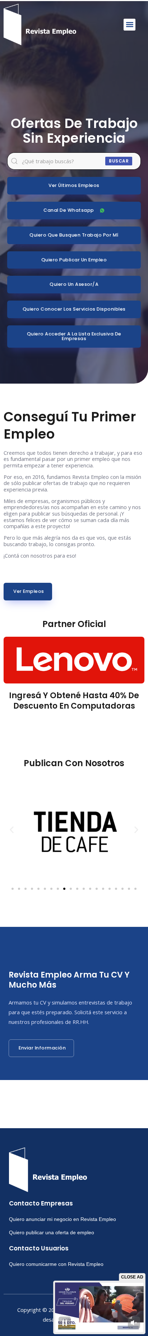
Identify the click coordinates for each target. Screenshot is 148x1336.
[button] (129, 25)
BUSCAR (119, 161)
